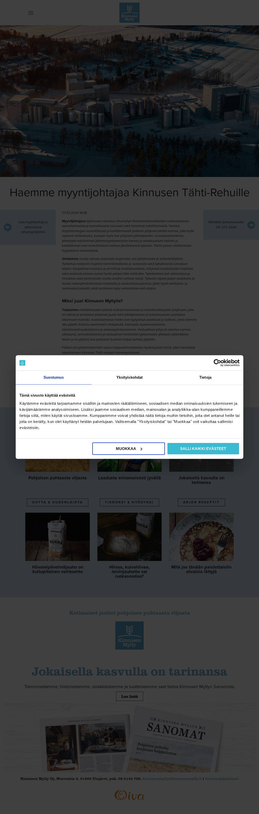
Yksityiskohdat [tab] (129, 377)
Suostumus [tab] (54, 377)
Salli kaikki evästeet (203, 448)
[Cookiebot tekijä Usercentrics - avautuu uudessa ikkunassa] (217, 363)
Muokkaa (126, 448)
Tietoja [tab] (205, 377)
